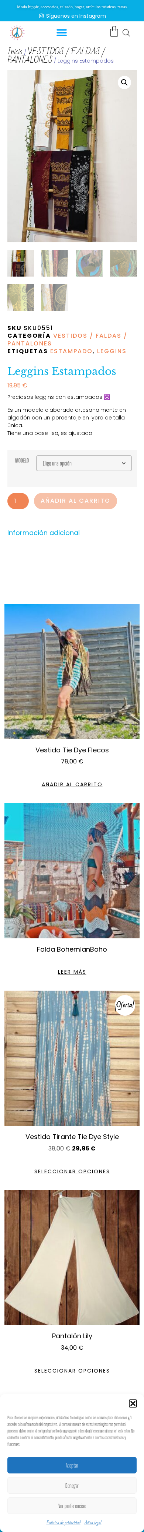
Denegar (72, 1485)
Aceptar (72, 1465)
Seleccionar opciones (72, 1171)
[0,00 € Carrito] (114, 31)
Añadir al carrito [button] (72, 784)
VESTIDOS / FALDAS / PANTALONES (56, 56)
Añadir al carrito (75, 500)
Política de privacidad (63, 1522)
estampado (71, 351)
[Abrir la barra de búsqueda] (126, 32)
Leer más (72, 971)
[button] (133, 1403)
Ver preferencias (72, 1506)
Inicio (15, 52)
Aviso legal (93, 1522)
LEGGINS (112, 351)
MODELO (22, 460)
